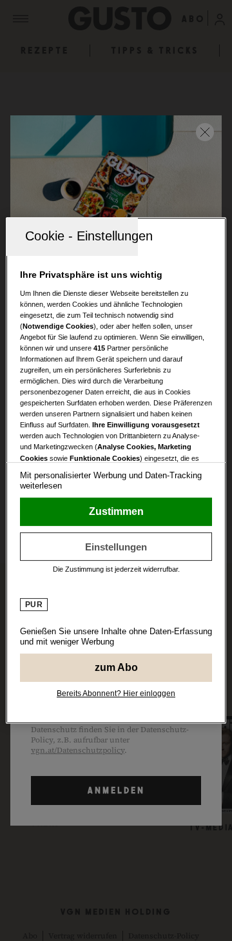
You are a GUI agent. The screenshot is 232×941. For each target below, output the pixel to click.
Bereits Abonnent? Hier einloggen (116, 693)
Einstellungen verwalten (116, 546)
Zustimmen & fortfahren (116, 512)
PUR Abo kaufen (116, 668)
